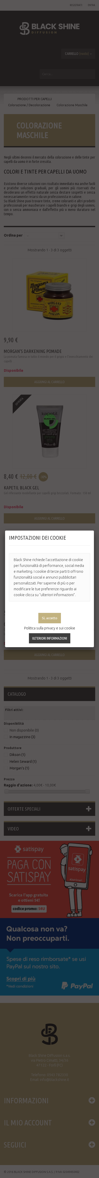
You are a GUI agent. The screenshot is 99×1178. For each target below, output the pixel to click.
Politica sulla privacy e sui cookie (49, 628)
